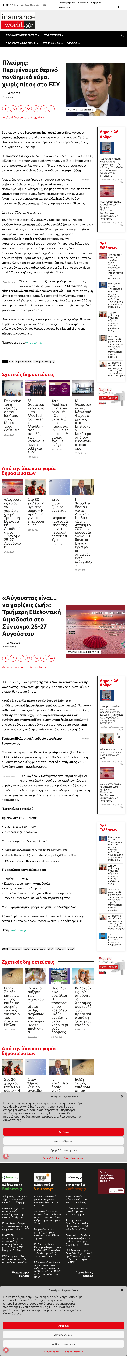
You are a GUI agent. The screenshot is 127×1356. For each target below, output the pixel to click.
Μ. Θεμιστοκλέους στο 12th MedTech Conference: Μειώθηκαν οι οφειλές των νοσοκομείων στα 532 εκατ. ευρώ (36, 426)
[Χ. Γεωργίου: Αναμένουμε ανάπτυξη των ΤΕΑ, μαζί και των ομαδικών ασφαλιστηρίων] (103, 364)
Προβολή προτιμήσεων (63, 1343)
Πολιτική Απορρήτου (73, 1351)
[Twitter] (13, 108)
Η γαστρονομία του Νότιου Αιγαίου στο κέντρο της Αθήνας (76, 1199)
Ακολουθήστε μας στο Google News (24, 117)
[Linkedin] (119, 7)
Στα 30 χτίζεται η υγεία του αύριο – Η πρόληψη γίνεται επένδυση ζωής (36, 512)
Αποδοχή (63, 1325)
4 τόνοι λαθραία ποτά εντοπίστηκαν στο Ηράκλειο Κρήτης (77, 1211)
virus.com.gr (34, 342)
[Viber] (28, 108)
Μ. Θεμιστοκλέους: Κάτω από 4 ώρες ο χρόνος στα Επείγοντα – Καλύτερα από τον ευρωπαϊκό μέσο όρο (83, 424)
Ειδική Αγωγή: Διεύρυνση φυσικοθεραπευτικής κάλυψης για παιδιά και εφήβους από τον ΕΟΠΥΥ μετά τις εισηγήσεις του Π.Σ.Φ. (47, 1269)
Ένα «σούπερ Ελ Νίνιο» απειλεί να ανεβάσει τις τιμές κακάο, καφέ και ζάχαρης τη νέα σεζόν (78, 1240)
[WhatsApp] (36, 108)
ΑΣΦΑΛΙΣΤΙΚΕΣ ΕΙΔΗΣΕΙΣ (81, 110)
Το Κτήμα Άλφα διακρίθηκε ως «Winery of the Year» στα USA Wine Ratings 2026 (78, 1225)
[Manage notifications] (6, 1350)
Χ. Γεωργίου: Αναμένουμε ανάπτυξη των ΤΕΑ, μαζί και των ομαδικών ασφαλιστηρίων (116, 369)
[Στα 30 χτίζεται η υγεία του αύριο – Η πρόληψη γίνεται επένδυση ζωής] (35, 487)
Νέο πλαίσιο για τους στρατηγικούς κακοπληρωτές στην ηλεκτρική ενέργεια (13, 1213)
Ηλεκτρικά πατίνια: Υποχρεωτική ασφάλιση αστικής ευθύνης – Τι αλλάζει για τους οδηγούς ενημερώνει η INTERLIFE (111, 167)
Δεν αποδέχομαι (63, 1334)
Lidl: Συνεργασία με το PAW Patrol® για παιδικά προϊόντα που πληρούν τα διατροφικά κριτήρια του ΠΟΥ (79, 1256)
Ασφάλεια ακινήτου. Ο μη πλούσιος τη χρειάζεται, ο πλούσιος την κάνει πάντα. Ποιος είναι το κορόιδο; (115, 346)
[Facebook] (119, 3)
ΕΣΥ (11, 361)
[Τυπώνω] (51, 108)
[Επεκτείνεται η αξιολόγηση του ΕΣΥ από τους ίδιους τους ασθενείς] (12, 388)
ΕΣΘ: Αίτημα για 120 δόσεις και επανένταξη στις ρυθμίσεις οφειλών (14, 1259)
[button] (122, 1290)
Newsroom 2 (9, 96)
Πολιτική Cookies (51, 1351)
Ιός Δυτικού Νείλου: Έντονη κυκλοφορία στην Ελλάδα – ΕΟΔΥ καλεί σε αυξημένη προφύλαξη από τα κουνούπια (47, 1250)
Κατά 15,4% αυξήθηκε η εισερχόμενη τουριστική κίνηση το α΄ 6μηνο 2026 (15, 1226)
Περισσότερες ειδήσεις (20, 1274)
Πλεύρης (49, 361)
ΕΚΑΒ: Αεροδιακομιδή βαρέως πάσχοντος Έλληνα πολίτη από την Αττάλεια (46, 1201)
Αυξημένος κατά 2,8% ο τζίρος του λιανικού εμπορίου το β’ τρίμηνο (14, 1199)
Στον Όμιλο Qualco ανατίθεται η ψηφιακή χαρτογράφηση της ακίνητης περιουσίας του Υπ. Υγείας (59, 519)
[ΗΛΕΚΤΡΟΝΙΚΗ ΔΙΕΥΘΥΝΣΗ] (43, 108)
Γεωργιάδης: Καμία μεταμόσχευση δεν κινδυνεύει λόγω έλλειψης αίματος (47, 1234)
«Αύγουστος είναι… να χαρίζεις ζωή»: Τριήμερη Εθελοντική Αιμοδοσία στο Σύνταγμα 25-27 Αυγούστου (12, 523)
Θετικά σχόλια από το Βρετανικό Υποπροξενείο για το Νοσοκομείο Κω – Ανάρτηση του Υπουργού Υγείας (47, 1217)
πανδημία (38, 361)
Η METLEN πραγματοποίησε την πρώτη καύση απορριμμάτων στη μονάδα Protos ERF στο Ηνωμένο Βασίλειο (14, 1243)
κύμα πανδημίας (23, 361)
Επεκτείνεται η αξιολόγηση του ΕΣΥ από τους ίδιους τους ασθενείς (12, 415)
